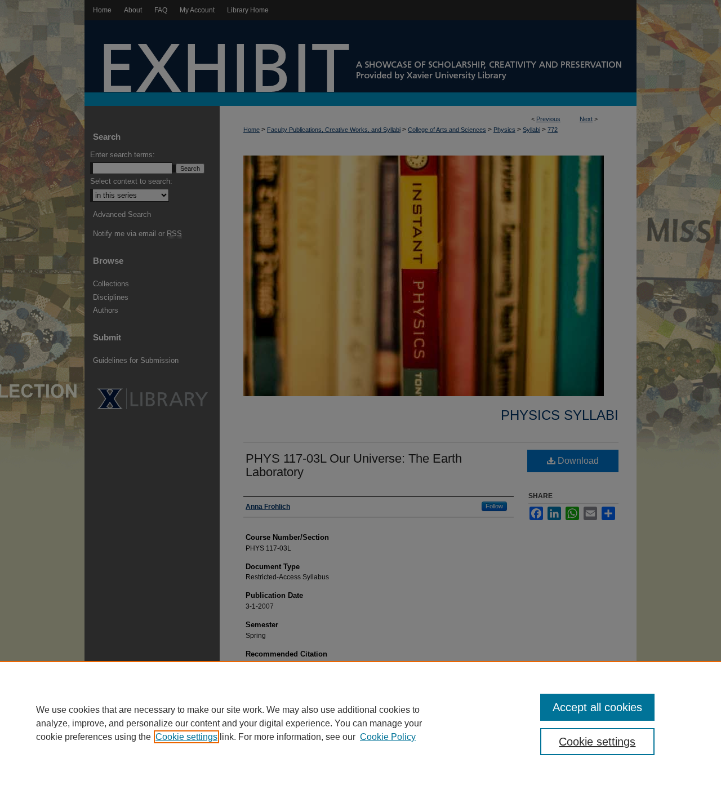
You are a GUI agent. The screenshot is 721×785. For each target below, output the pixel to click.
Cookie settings (186, 737)
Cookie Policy (388, 737)
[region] (360, 723)
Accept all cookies (597, 707)
